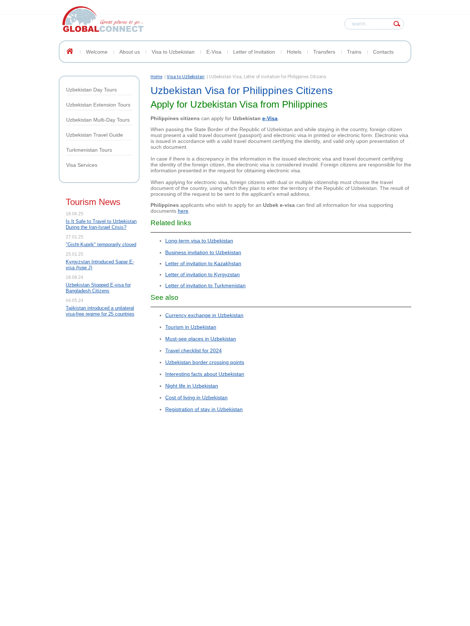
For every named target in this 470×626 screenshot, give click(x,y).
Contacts (383, 52)
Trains (354, 52)
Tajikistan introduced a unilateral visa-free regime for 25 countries (100, 311)
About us (129, 52)
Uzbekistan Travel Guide (94, 135)
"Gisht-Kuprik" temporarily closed (101, 244)
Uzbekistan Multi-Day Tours (98, 120)
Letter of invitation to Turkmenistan (205, 285)
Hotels (294, 52)
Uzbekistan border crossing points (204, 362)
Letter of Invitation (254, 52)
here (183, 211)
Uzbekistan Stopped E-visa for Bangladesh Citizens (98, 288)
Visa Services (81, 165)
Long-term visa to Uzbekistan (199, 241)
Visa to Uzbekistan (173, 52)
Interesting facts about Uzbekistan (204, 374)
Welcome (97, 52)
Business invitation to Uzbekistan (203, 252)
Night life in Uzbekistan (191, 386)
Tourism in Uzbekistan (190, 327)
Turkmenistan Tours (89, 150)
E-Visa (213, 52)
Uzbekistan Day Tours (91, 90)
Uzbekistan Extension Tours (98, 105)
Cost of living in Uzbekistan (196, 397)
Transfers (324, 52)
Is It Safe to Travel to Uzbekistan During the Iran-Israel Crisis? (101, 224)
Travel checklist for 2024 (193, 350)
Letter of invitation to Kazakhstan (203, 263)
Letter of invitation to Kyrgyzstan (202, 274)
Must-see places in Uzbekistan (200, 339)
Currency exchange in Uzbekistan (204, 315)
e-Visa (270, 118)
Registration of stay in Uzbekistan (204, 409)
